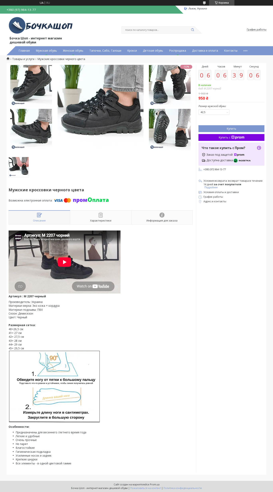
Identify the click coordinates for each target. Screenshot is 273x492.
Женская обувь (73, 50)
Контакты (230, 50)
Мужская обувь (46, 50)
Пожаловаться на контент (145, 488)
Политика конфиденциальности (182, 488)
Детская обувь (153, 50)
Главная (24, 50)
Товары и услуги (23, 59)
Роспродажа (177, 50)
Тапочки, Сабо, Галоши (105, 50)
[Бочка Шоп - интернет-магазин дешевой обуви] (42, 26)
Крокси (132, 50)
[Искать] (192, 30)
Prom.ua (154, 484)
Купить (231, 128)
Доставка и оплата (205, 50)
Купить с (224, 137)
